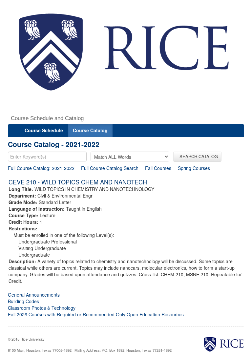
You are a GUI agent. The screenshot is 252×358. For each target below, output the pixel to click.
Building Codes (23, 301)
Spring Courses (194, 168)
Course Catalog (90, 130)
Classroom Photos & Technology (41, 308)
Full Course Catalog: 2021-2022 (41, 168)
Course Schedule (44, 130)
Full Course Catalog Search (109, 168)
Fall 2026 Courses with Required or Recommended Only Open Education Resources (96, 314)
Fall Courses (158, 168)
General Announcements (34, 294)
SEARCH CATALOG (197, 156)
